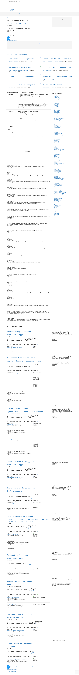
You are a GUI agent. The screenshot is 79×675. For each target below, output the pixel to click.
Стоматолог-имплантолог (28, 519)
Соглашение (11, 673)
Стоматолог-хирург (27, 521)
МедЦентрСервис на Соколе (12, 604)
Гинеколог (15, 70)
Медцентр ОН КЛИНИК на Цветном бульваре (15, 630)
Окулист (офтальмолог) (16, 23)
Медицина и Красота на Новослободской (14, 439)
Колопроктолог (12, 79)
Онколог (19, 617)
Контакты (11, 10)
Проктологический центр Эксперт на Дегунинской (16, 659)
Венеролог (50, 61)
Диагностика (12, 9)
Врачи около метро (12, 671)
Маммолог (11, 617)
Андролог (45, 61)
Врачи (11, 7)
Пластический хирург (13, 61)
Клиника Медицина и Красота (12, 424)
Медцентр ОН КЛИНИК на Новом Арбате (14, 347)
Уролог (60, 61)
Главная (11, 5)
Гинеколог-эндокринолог (23, 70)
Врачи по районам (12, 672)
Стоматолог (12, 519)
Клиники (11, 8)
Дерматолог (55, 61)
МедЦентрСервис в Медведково (13, 597)
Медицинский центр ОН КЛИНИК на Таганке (15, 477)
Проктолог (52, 87)
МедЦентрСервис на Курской (12, 373)
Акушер (10, 70)
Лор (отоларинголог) (47, 70)
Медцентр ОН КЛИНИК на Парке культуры (14, 503)
